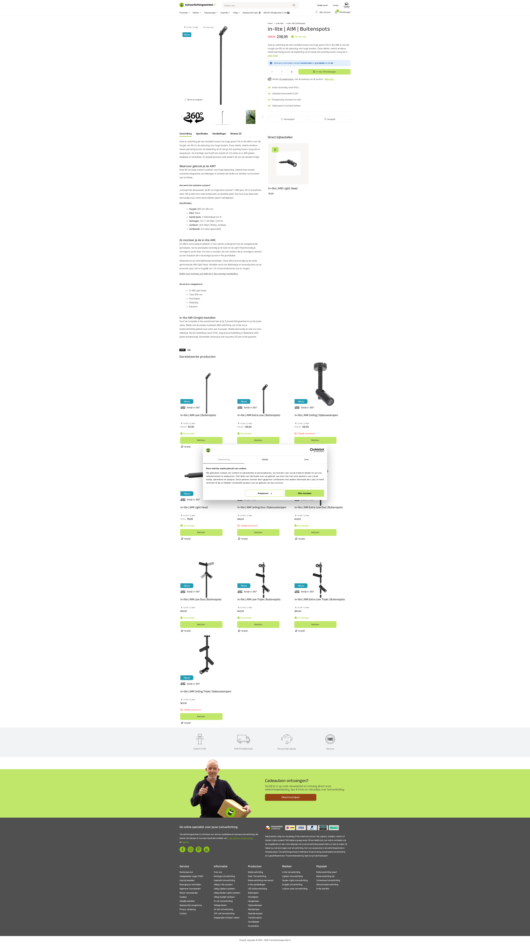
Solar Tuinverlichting (257, 876)
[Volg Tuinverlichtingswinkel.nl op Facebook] (183, 851)
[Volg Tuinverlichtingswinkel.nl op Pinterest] (199, 851)
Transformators (255, 917)
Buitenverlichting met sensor (260, 880)
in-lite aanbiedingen (256, 884)
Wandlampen (254, 909)
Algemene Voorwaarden (190, 888)
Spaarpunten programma (191, 905)
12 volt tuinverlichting (223, 901)
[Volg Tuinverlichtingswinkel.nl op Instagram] (191, 851)
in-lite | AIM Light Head (282, 188)
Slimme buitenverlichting (327, 884)
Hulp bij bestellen (187, 880)
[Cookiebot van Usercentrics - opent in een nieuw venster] (312, 450)
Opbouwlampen (255, 905)
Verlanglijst (289, 119)
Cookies (183, 897)
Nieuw (187, 34)
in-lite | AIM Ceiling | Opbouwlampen (316, 415)
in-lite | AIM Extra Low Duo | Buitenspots (319, 507)
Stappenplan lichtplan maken (226, 917)
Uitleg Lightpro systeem (224, 888)
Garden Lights (247, 838)
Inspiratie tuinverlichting (224, 880)
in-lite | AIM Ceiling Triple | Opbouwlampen (205, 691)
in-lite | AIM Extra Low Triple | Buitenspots (320, 599)
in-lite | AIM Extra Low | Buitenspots (258, 415)
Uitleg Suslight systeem (224, 897)
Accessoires (253, 926)
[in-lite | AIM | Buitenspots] (193, 117)
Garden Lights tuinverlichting (295, 880)
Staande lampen (255, 913)
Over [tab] (306, 459)
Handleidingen (219, 133)
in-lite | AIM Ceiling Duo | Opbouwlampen (261, 507)
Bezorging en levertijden (190, 884)
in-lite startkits (322, 888)
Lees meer (273, 55)
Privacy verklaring (188, 909)
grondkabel (319, 63)
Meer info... (330, 79)
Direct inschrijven (291, 797)
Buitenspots (253, 892)
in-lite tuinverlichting (291, 872)
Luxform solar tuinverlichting (294, 888)
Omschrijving (185, 133)
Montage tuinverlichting (224, 876)
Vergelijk (331, 119)
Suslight (185, 842)
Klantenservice (186, 872)
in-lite (229, 838)
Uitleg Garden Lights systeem (227, 892)
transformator (306, 63)
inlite (189, 350)
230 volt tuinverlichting (224, 913)
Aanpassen (263, 493)
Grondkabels (253, 921)
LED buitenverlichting (257, 888)
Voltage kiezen (220, 905)
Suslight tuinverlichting (292, 884)
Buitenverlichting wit (325, 876)
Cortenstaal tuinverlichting (328, 880)
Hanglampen (253, 901)
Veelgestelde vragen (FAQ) (191, 876)
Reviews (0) (236, 133)
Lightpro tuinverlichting (292, 876)
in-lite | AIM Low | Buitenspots (198, 415)
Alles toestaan (304, 493)
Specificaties (202, 133)
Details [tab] (265, 459)
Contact (183, 913)
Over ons (218, 872)
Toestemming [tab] (224, 459)
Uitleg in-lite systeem (223, 884)
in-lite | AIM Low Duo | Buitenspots (200, 599)
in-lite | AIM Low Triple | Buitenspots (258, 599)
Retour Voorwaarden (189, 892)
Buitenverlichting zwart (326, 872)
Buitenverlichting (255, 872)
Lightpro (236, 838)
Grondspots (253, 897)
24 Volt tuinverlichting (223, 909)
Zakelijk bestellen (187, 901)
